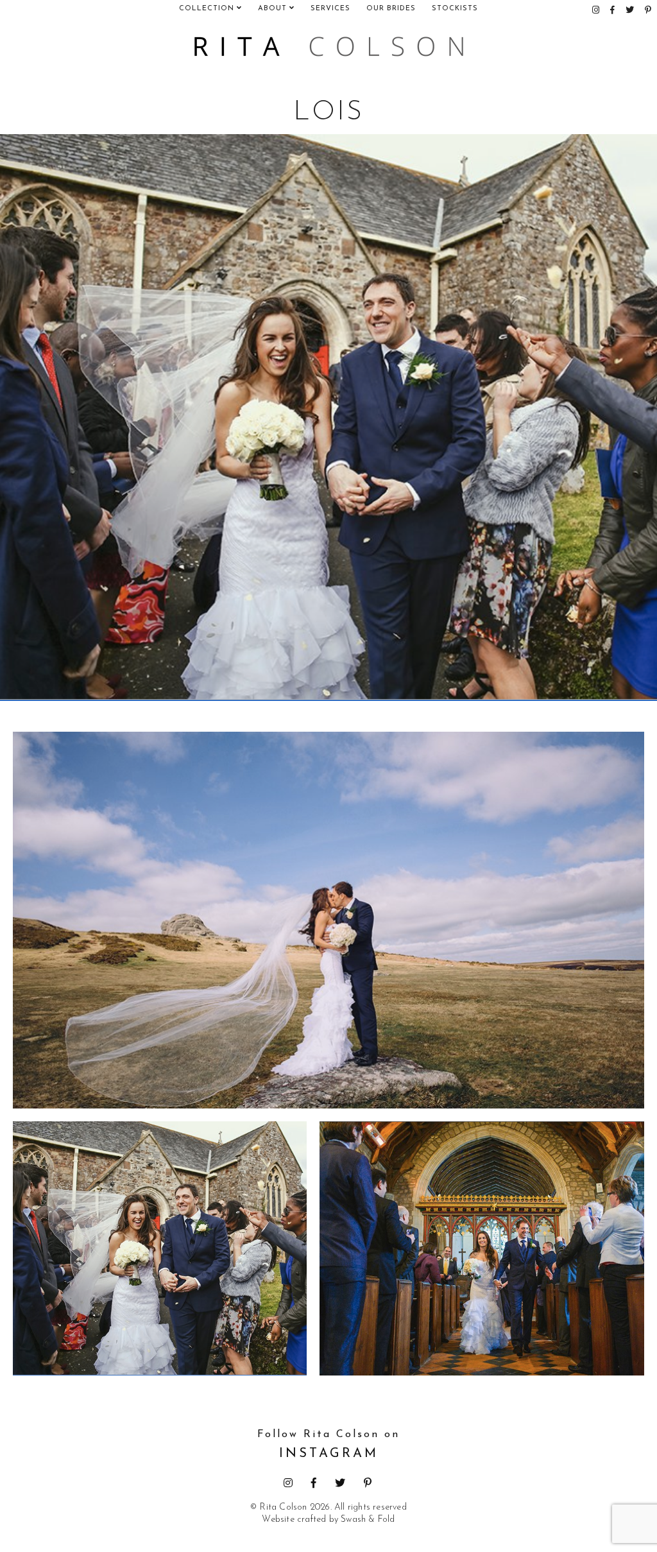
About (273, 8)
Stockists (455, 8)
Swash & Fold (368, 1519)
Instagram (328, 1444)
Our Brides (391, 8)
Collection (208, 8)
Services (330, 8)
